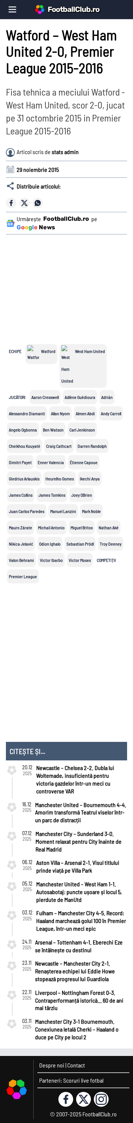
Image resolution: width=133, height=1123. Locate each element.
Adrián (107, 397)
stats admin (65, 151)
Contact (76, 1065)
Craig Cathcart (59, 446)
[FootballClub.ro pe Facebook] (65, 1099)
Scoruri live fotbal (83, 1080)
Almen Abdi (85, 413)
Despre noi (51, 1065)
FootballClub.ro (73, 9)
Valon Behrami (21, 560)
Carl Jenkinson (82, 429)
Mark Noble (91, 511)
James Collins (21, 494)
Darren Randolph (92, 446)
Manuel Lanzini (63, 511)
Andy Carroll (111, 413)
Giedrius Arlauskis (24, 478)
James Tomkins (51, 494)
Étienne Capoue (84, 462)
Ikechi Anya (90, 478)
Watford (48, 351)
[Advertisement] (68, 284)
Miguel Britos (82, 527)
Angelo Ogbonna (23, 429)
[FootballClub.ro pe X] (83, 1099)
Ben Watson (53, 429)
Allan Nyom (60, 413)
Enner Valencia (51, 462)
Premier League (23, 576)
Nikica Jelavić (21, 543)
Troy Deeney (111, 543)
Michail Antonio (51, 527)
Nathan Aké (109, 527)
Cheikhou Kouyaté (24, 446)
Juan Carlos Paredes (26, 511)
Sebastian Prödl (80, 543)
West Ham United (90, 351)
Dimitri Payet (20, 462)
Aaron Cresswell (45, 397)
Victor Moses (80, 560)
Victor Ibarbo (51, 560)
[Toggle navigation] (12, 9)
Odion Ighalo (50, 543)
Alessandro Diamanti (27, 413)
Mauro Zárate (20, 527)
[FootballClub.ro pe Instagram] (101, 1099)
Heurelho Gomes (59, 478)
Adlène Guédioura (80, 397)
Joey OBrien (81, 494)
